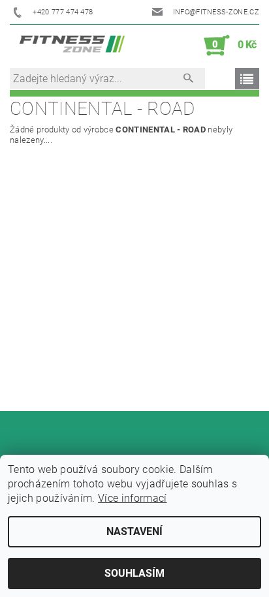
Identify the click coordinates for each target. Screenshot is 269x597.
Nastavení (134, 531)
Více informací (132, 498)
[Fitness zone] (72, 46)
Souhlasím (134, 573)
